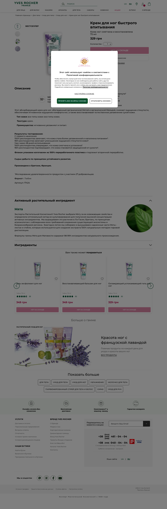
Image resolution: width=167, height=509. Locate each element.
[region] (84, 79)
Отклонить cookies (101, 101)
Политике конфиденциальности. (95, 87)
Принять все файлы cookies (72, 101)
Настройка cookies (84, 94)
